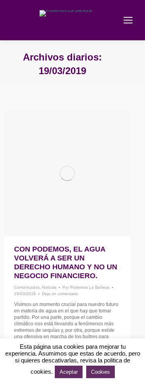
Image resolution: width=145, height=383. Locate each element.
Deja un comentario (60, 293)
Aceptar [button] (69, 372)
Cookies (100, 372)
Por (86, 287)
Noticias (49, 287)
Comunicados (26, 287)
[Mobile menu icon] (128, 20)
